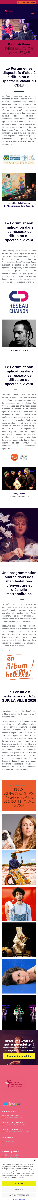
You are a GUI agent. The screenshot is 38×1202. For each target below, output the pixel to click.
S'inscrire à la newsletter (19, 1056)
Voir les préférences (19, 1195)
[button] (35, 1160)
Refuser (19, 1189)
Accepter (19, 1183)
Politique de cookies (19, 1199)
